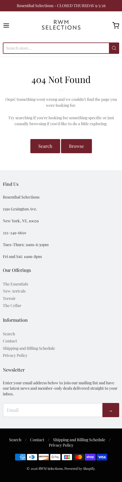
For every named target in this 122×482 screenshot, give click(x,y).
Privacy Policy (15, 355)
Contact (10, 341)
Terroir (9, 298)
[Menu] (14, 25)
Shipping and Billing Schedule (29, 348)
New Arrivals (14, 291)
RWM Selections (51, 468)
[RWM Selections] (61, 25)
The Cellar (12, 305)
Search (45, 146)
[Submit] (114, 48)
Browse (76, 146)
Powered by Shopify (79, 468)
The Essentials (15, 284)
